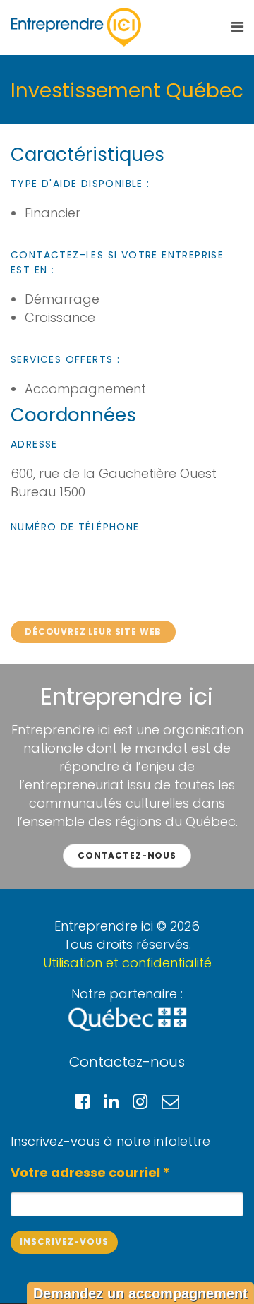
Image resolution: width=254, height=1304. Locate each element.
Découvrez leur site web (93, 632)
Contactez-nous (127, 855)
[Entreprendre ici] (76, 27)
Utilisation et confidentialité (127, 962)
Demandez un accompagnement (140, 1293)
